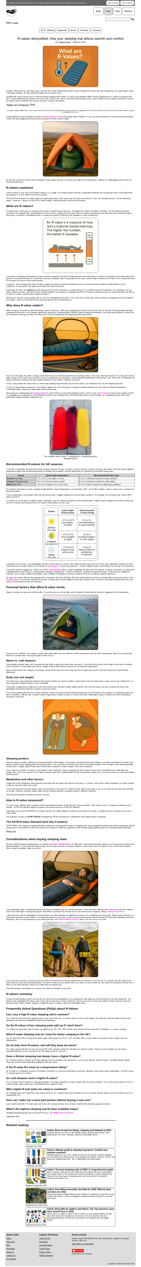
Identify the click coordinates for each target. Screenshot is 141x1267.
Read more (11, 831)
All (42, 30)
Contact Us (10, 1256)
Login (15, 23)
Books (74, 30)
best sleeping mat (52, 117)
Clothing (50, 30)
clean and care (113, 912)
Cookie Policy (44, 1249)
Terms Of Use (44, 1238)
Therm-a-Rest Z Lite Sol (68, 919)
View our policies (127, 3)
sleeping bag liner (40, 393)
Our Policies (11, 1259)
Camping (96, 30)
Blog (118, 11)
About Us (10, 1252)
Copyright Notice (45, 1245)
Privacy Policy (45, 1252)
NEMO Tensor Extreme (62, 1113)
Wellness (128, 11)
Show (32, 104)
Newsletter (10, 1249)
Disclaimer (43, 1242)
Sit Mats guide (12, 580)
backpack (54, 566)
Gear (108, 11)
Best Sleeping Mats (53, 570)
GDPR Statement (46, 1256)
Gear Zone (10, 1242)
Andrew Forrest (65, 42)
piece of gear (102, 393)
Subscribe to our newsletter (83, 1244)
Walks (98, 11)
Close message (113, 3)
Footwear (84, 30)
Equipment (62, 30)
